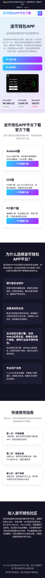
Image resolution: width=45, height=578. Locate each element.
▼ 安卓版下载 (22, 164)
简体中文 (19, 7)
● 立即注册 (11, 67)
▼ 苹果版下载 (22, 192)
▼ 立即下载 (11, 59)
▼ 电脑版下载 (22, 221)
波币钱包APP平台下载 (17, 13)
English (26, 7)
